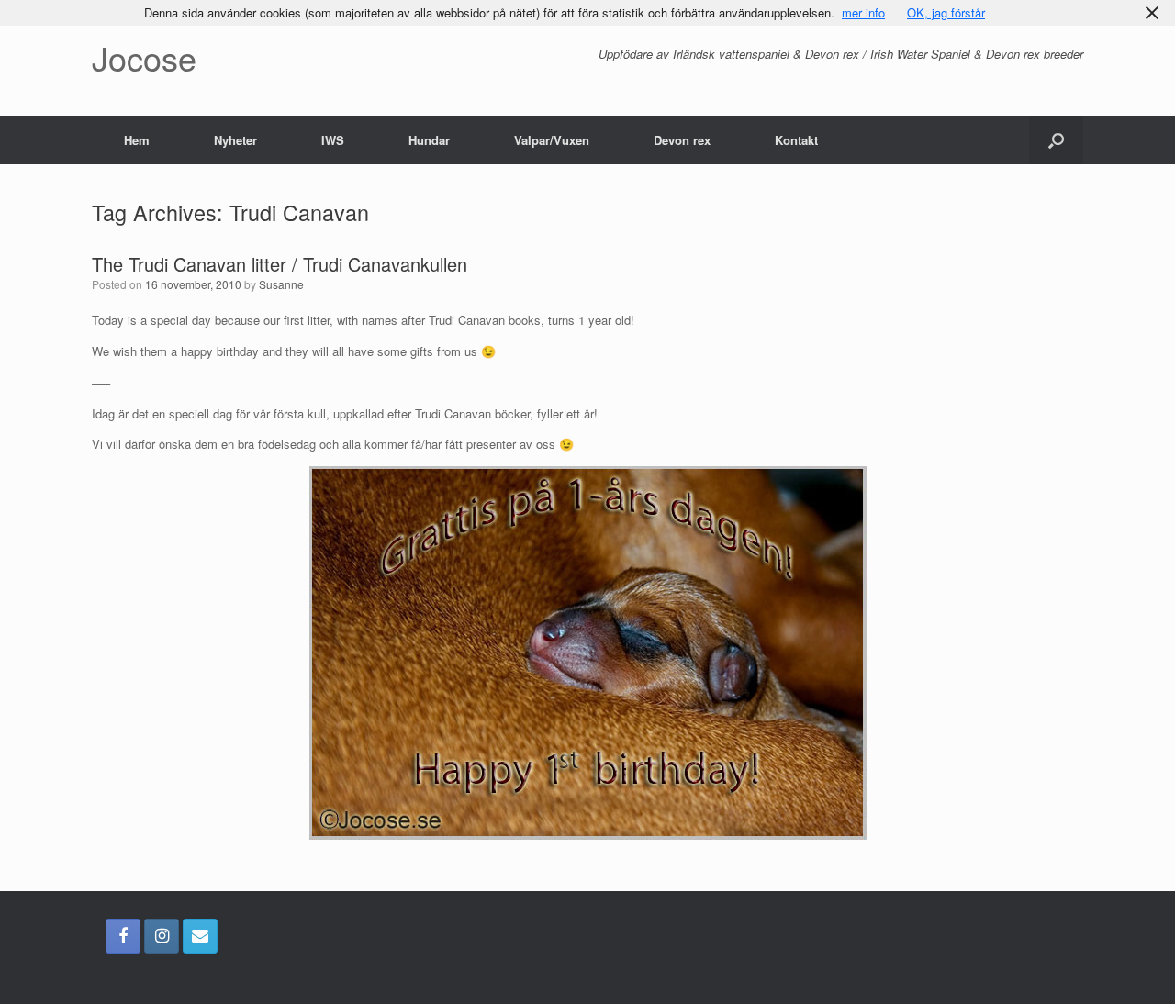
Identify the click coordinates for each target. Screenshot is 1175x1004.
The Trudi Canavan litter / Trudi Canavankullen (279, 264)
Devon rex (682, 140)
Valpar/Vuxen (551, 140)
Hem (137, 140)
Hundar (429, 140)
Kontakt (796, 140)
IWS (332, 140)
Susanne (281, 284)
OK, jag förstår (946, 12)
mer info (863, 12)
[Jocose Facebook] (123, 936)
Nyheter (235, 140)
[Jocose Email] (200, 936)
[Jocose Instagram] (161, 936)
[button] (1056, 140)
